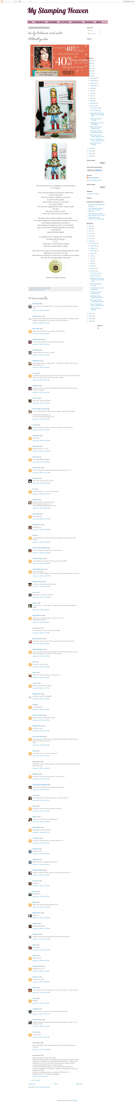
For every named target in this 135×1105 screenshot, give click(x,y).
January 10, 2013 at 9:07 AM (41, 380)
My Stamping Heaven (57, 10)
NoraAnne (36, 385)
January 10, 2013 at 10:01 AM (41, 451)
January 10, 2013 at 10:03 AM (41, 462)
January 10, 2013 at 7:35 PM (41, 821)
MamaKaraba (37, 694)
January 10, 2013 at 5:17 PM (41, 745)
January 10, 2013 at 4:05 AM (41, 310)
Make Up (98, 22)
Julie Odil (35, 350)
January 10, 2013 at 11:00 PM (41, 928)
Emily (34, 945)
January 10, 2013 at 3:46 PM (41, 720)
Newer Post (32, 1084)
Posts (91, 30)
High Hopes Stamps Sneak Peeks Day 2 (96, 131)
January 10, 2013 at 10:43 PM (41, 917)
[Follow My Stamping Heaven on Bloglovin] (95, 171)
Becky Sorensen (38, 638)
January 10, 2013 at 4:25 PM (41, 730)
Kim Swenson (37, 524)
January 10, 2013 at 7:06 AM (41, 355)
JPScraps (35, 774)
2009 (90, 156)
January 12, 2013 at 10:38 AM (41, 1049)
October (92, 83)
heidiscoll (36, 934)
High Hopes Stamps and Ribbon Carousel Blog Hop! (97, 114)
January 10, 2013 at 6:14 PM (41, 789)
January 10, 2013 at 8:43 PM (41, 843)
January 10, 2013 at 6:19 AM (41, 344)
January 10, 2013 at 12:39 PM (41, 586)
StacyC (35, 603)
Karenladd (36, 303)
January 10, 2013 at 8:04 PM (41, 832)
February (93, 103)
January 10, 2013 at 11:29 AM (41, 529)
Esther (35, 891)
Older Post (79, 1084)
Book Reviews (89, 22)
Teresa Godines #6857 (39, 547)
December (93, 78)
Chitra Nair (36, 446)
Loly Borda (36, 838)
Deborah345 (36, 827)
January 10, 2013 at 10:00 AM (41, 440)
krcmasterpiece (37, 339)
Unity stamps (41, 290)
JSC (34, 662)
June (92, 93)
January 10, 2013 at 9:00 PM (41, 853)
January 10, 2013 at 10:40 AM (41, 494)
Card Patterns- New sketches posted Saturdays (96, 218)
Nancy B (35, 457)
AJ (33, 535)
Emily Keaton (37, 913)
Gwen (34, 672)
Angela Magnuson (38, 569)
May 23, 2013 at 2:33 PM (40, 1076)
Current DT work (77, 22)
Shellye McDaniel (38, 870)
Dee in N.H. (36, 328)
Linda (34, 751)
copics (35, 290)
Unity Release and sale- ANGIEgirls (97, 123)
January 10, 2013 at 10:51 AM (41, 508)
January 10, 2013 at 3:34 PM (41, 709)
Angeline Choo (37, 316)
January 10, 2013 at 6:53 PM (41, 800)
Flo (34, 489)
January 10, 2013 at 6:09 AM (41, 333)
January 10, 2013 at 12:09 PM (41, 563)
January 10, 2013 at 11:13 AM (41, 519)
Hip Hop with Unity (95, 110)
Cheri (34, 795)
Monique (35, 478)
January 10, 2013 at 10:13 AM (41, 472)
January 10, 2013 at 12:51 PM (41, 597)
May (91, 95)
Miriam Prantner (37, 581)
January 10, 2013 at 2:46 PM (41, 666)
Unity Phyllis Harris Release (95, 143)
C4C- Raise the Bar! (96, 108)
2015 (90, 71)
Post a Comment (35, 1080)
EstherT (35, 816)
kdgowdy (35, 849)
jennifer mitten (37, 1019)
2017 (90, 66)
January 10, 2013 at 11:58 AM (41, 542)
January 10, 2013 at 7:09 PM (41, 811)
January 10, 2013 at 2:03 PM (41, 622)
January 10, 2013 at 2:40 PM (41, 643)
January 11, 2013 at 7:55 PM (41, 1026)
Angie (34, 955)
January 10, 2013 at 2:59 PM (41, 677)
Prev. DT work (64, 22)
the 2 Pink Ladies (38, 736)
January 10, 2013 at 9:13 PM (41, 875)
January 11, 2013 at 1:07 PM (41, 1003)
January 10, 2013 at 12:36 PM (41, 576)
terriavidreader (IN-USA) (40, 784)
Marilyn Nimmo (37, 726)
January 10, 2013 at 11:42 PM (41, 950)
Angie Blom (36, 360)
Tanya (34, 998)
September (93, 85)
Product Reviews (40, 22)
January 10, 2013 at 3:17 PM (41, 688)
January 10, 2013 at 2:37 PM (41, 633)
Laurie (34, 373)
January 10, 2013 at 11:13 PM (41, 939)
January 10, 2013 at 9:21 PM (41, 885)
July (91, 90)
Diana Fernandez (38, 715)
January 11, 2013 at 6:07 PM (41, 1014)
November (93, 80)
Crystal (35, 425)
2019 (90, 61)
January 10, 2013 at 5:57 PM (41, 779)
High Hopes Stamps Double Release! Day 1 (97, 135)
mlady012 (35, 1009)
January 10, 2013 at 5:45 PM (41, 768)
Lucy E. (35, 683)
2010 (90, 153)
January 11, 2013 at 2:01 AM (41, 960)
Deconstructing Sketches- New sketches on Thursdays (96, 214)
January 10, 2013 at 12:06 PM (41, 552)
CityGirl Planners (38, 558)
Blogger (75, 1100)
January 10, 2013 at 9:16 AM (41, 392)
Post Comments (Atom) (43, 1087)
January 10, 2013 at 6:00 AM (41, 323)
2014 (90, 73)
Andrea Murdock (94, 177)
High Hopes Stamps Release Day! (96, 127)
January (92, 106)
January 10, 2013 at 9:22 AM (41, 430)
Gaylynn (35, 499)
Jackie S (35, 398)
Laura (34, 592)
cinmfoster (36, 435)
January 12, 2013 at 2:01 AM (41, 1037)
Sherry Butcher (37, 615)
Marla (34, 902)
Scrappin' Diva (37, 966)
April (91, 98)
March (92, 101)
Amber (35, 987)
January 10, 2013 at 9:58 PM (41, 896)
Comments (92, 33)
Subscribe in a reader (93, 194)
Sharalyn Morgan (38, 649)
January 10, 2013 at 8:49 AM (41, 367)
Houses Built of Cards (39, 408)
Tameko (35, 923)
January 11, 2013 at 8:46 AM (41, 982)
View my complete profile (94, 180)
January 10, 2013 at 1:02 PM (41, 609)
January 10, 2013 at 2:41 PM (41, 656)
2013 (90, 76)
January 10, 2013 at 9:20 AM (41, 403)
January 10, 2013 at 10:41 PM (41, 907)
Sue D (34, 806)
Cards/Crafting (52, 22)
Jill (33, 704)
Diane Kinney (37, 467)
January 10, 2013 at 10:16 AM (41, 483)
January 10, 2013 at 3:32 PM (41, 698)
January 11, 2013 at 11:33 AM (41, 992)
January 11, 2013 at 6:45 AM (41, 971)
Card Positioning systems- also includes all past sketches (96, 210)
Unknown (35, 977)
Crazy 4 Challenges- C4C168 (96, 119)
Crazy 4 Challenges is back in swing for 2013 (97, 139)
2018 (90, 63)
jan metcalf (36, 514)
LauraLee (35, 881)
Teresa (35, 1032)
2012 (90, 148)
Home (30, 22)
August (92, 88)
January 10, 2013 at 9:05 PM (41, 864)
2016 (90, 68)
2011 (90, 151)
